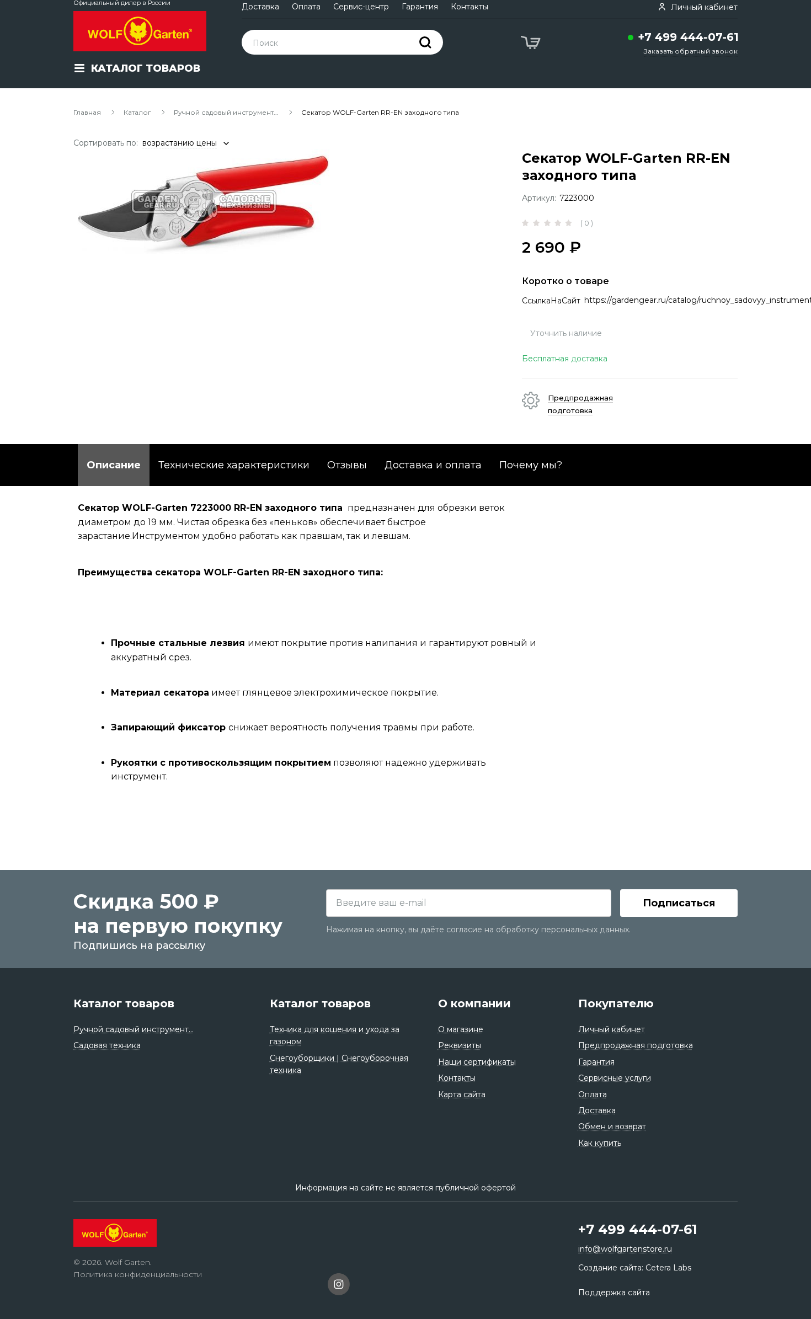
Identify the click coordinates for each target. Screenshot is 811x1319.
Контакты (469, 7)
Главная (87, 112)
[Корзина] (532, 44)
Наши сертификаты (477, 1062)
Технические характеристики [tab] (234, 465)
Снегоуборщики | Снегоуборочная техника (339, 1064)
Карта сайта (461, 1094)
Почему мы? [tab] (530, 465)
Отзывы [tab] (347, 465)
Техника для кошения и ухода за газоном (334, 1035)
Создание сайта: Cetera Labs (634, 1268)
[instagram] (339, 1286)
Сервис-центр (361, 7)
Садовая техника (107, 1045)
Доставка (260, 7)
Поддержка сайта (614, 1292)
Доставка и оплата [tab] (433, 465)
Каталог (137, 112)
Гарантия (420, 7)
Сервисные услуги (614, 1078)
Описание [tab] (114, 465)
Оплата (306, 7)
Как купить (599, 1143)
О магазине (460, 1029)
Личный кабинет (611, 1029)
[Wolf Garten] (139, 31)
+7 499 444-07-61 (688, 37)
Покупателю (616, 1003)
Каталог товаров (123, 1003)
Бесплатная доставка (564, 359)
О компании (474, 1003)
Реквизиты (459, 1045)
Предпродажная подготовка (635, 1045)
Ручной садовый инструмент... (226, 112)
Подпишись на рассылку (139, 945)
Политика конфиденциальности (137, 1274)
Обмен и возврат (612, 1126)
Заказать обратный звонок (691, 51)
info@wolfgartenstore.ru (625, 1249)
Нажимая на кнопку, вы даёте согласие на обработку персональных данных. (478, 929)
